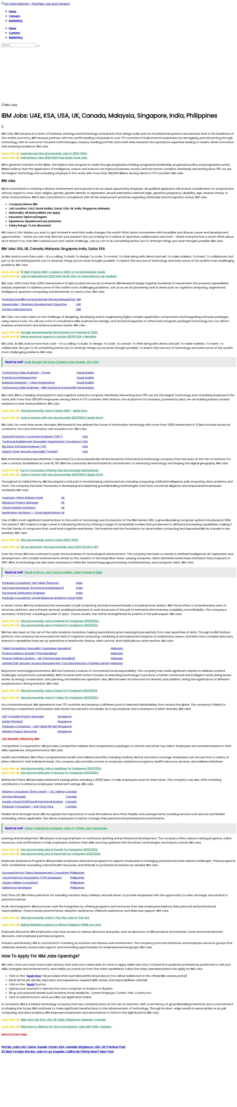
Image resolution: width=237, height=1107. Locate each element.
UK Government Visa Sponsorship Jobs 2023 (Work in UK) (60, 547)
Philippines (77, 873)
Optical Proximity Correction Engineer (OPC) (32, 436)
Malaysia (117, 648)
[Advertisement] (118, 75)
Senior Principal (12, 721)
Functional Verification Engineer (23, 593)
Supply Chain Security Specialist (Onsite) (30, 451)
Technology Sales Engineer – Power (26, 372)
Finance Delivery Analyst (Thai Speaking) (29, 653)
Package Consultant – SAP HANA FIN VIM (29, 726)
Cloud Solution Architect (19, 507)
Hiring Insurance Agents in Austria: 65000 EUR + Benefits (59, 336)
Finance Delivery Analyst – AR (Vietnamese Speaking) (38, 658)
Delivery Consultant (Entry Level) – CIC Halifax (33, 791)
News (12, 11)
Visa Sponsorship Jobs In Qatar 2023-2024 (50, 540)
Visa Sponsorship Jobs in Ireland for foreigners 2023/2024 (60, 621)
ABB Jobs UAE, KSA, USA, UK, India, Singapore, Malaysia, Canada (63, 1020)
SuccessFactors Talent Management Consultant (35, 873)
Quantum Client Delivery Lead (22, 497)
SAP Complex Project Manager (23, 716)
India (79, 583)
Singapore (65, 716)
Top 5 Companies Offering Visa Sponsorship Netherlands (59, 470)
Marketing (15, 21)
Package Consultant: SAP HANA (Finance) (30, 583)
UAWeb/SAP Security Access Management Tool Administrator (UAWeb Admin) (56, 663)
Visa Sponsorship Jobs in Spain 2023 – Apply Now (54, 411)
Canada (71, 791)
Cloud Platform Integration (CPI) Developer (32, 878)
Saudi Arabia (85, 372)
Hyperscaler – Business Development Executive (34, 304)
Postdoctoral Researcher (19, 377)
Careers (14, 16)
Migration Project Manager (20, 502)
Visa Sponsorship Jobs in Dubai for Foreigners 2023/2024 (59, 690)
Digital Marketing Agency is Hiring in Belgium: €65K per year (61, 925)
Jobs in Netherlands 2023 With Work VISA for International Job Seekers (69, 276)
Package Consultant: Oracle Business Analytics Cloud (38, 598)
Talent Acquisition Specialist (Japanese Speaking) (36, 648)
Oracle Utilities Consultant (20, 882)
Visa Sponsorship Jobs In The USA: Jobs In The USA (55, 918)
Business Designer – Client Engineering (28, 382)
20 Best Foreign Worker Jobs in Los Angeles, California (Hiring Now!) (57, 1051)
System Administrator (17, 309)
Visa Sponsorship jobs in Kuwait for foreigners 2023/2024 (59, 849)
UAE (78, 299)
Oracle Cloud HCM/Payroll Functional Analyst (32, 801)
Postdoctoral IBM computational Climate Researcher (38, 299)
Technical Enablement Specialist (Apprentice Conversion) (42, 441)
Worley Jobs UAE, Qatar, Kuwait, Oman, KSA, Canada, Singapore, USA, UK (63, 1047)
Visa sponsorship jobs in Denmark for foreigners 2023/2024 (61, 854)
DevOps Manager (14, 796)
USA (85, 436)
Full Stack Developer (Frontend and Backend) (33, 588)
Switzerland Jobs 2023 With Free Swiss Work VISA (54, 158)
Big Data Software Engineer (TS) (24, 446)
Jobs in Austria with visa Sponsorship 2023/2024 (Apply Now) (62, 418)
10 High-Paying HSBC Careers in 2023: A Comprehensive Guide (63, 272)
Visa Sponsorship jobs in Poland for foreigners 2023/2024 (60, 625)
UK (63, 497)
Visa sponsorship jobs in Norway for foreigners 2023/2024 (60, 773)
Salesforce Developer (17, 887)
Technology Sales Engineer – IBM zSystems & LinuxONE (39, 387)
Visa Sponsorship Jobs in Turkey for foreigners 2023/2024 (60, 697)
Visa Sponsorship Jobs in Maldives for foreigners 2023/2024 (61, 768)
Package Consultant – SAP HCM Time (28, 806)
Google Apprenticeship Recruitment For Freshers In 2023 (59, 332)
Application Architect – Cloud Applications (31, 512)
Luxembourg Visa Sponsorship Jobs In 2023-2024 (54, 153)
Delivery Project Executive (19, 731)
